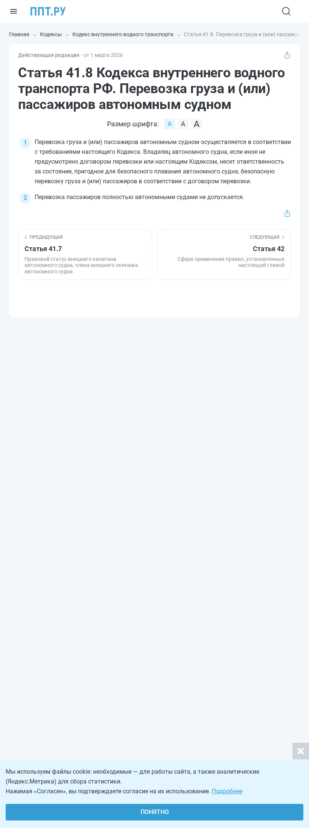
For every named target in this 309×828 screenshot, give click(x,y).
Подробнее (227, 791)
